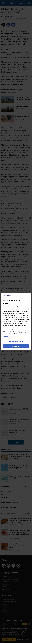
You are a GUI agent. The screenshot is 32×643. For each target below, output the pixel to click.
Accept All (16, 346)
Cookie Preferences (16, 341)
